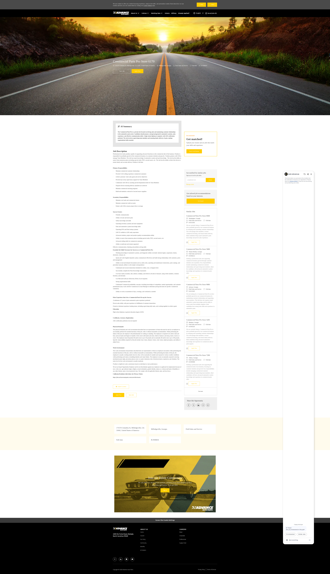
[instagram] (126, 559)
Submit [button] (210, 180)
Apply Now (195, 242)
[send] (310, 540)
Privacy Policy (201, 569)
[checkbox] (122, 71)
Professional (182, 539)
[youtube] (132, 559)
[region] (298, 357)
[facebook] (115, 559)
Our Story (142, 539)
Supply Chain (182, 543)
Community (143, 543)
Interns (167, 13)
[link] (190, 184)
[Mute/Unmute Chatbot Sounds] (308, 174)
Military (173, 13)
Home (142, 532)
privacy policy (294, 181)
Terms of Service (211, 569)
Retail (180, 532)
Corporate (182, 535)
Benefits (142, 546)
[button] (137, 71)
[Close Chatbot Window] (311, 174)
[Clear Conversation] (304, 174)
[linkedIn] (121, 559)
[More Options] (287, 540)
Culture (142, 535)
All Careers (143, 550)
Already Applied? (183, 13)
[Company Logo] (121, 13)
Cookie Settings (147, 5)
